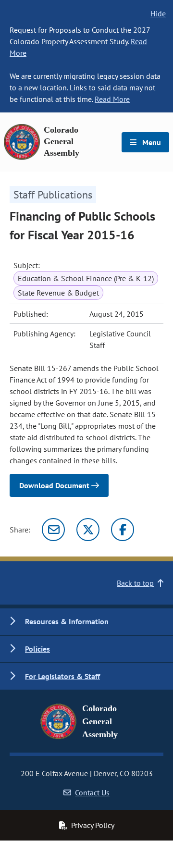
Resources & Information (67, 621)
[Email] (53, 529)
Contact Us (92, 792)
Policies (37, 649)
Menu (150, 142)
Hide (158, 13)
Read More (112, 99)
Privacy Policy (92, 825)
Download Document (55, 485)
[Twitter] (87, 529)
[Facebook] (122, 529)
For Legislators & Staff (62, 676)
